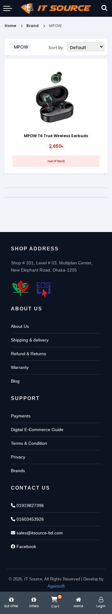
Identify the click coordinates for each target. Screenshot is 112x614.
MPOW (55, 25)
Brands (18, 470)
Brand (32, 25)
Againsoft (56, 586)
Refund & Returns (28, 353)
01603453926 (29, 519)
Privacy (18, 456)
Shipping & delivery (30, 339)
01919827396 (29, 505)
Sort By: (56, 48)
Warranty (20, 367)
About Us (20, 326)
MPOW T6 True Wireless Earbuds (56, 135)
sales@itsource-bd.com (39, 532)
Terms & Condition (29, 443)
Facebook (25, 546)
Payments (20, 415)
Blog (15, 381)
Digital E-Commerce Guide (37, 429)
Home (10, 25)
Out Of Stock (56, 161)
